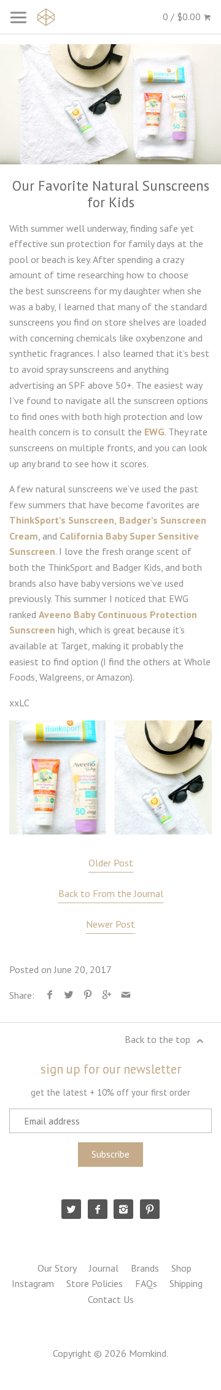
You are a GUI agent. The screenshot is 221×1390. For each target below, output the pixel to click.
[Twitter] (71, 1209)
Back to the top (159, 1039)
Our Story (57, 1268)
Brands (145, 1268)
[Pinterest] (150, 1209)
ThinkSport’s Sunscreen (61, 520)
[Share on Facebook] (50, 995)
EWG (154, 432)
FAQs (146, 1283)
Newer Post (110, 924)
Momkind (147, 1353)
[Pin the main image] (88, 995)
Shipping (186, 1283)
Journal (103, 1268)
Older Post (110, 863)
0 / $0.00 (183, 16)
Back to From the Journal (110, 893)
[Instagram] (123, 1209)
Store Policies (94, 1283)
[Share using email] (126, 995)
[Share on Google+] (107, 995)
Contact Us (111, 1299)
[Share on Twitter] (69, 995)
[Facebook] (97, 1209)
